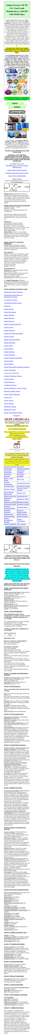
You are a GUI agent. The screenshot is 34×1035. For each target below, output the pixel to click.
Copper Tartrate (8, 400)
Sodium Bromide (9, 315)
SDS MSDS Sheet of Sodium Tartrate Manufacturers (17, 166)
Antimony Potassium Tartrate (13, 376)
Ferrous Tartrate (9, 403)
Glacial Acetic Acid (10, 496)
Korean (17, 176)
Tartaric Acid (8, 397)
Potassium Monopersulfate (22, 511)
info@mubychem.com (19, 429)
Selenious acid (8, 514)
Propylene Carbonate (7, 511)
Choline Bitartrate (9, 382)
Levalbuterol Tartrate (10, 385)
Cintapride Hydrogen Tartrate (13, 303)
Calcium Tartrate (9, 379)
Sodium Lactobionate (21, 520)
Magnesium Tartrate (10, 406)
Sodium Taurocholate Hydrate (13, 413)
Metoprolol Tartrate (10, 409)
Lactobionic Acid (22, 496)
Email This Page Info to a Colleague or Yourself (18, 98)
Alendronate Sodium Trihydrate (13, 292)
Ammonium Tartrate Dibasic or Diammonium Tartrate (13, 296)
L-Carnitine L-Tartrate (10, 300)
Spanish (17, 170)
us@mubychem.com (19, 435)
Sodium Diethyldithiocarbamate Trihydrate (17, 367)
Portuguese (17, 173)
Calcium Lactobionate (8, 483)
